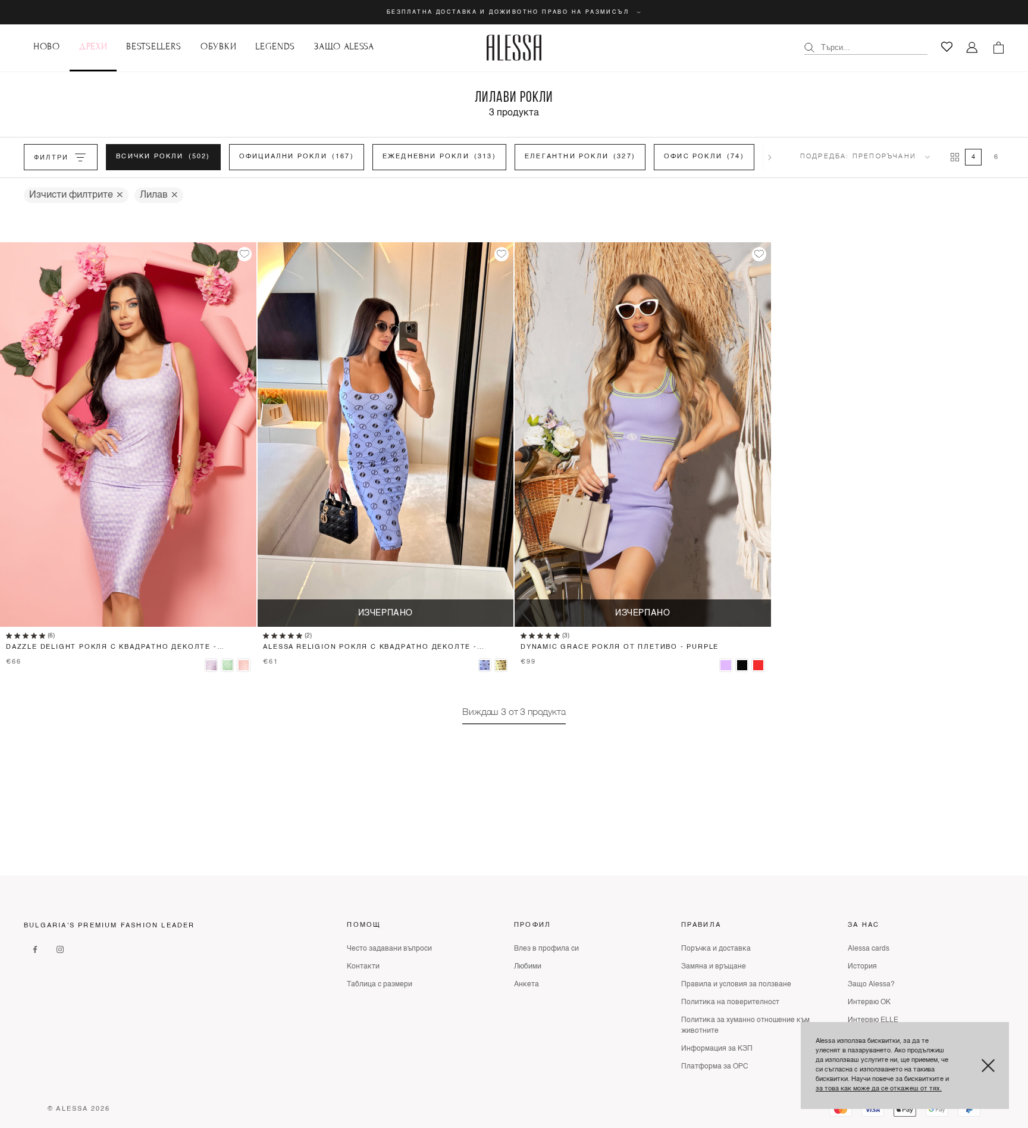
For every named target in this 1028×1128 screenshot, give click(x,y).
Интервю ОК (869, 1002)
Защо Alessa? (871, 984)
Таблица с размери (379, 984)
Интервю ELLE (873, 1020)
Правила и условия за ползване (736, 984)
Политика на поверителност (730, 1002)
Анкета (526, 984)
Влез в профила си (546, 948)
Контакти (363, 966)
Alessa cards (868, 948)
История (862, 966)
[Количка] (998, 48)
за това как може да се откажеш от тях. (879, 1089)
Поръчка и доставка (716, 948)
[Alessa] (514, 47)
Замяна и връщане (713, 966)
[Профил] (972, 48)
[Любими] (946, 46)
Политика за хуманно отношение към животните (745, 1026)
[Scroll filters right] (770, 157)
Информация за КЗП (717, 1048)
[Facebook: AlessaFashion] (35, 948)
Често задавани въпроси (389, 948)
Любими (527, 966)
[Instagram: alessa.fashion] (60, 948)
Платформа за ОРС (714, 1066)
